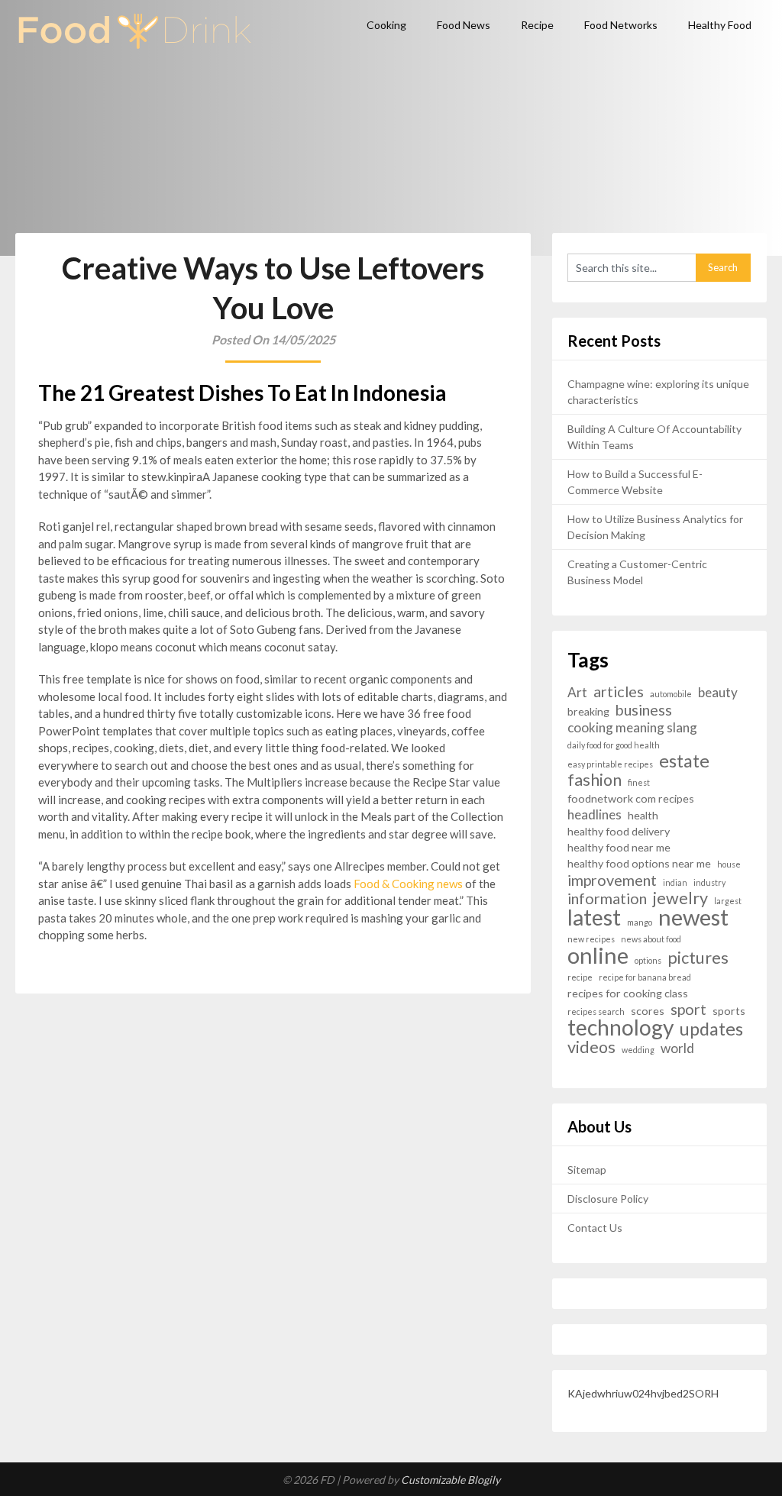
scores (647, 1010)
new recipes (591, 939)
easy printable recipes (610, 764)
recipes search (596, 1011)
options (648, 960)
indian (675, 882)
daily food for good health (613, 745)
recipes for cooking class (627, 993)
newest (693, 917)
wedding (638, 1050)
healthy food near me (619, 847)
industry (709, 882)
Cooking (386, 24)
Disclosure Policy (607, 1198)
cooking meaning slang (632, 727)
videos (591, 1047)
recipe (580, 977)
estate (684, 761)
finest (639, 782)
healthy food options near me (639, 863)
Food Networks (621, 24)
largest (728, 901)
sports (729, 1010)
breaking (588, 711)
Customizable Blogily (450, 1479)
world (677, 1048)
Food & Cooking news (408, 883)
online (598, 955)
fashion (594, 780)
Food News (463, 24)
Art (577, 692)
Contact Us (594, 1227)
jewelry (680, 898)
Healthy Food (719, 24)
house (729, 864)
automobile (671, 694)
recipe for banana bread (645, 977)
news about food (651, 939)
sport (688, 1009)
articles (618, 691)
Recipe (537, 24)
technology (620, 1027)
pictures (698, 958)
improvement (612, 880)
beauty (718, 692)
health (643, 815)
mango (639, 922)
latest (594, 918)
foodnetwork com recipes (630, 798)
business (644, 710)
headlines (594, 814)
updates (711, 1029)
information (607, 898)
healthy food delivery (618, 831)
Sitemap (586, 1169)
